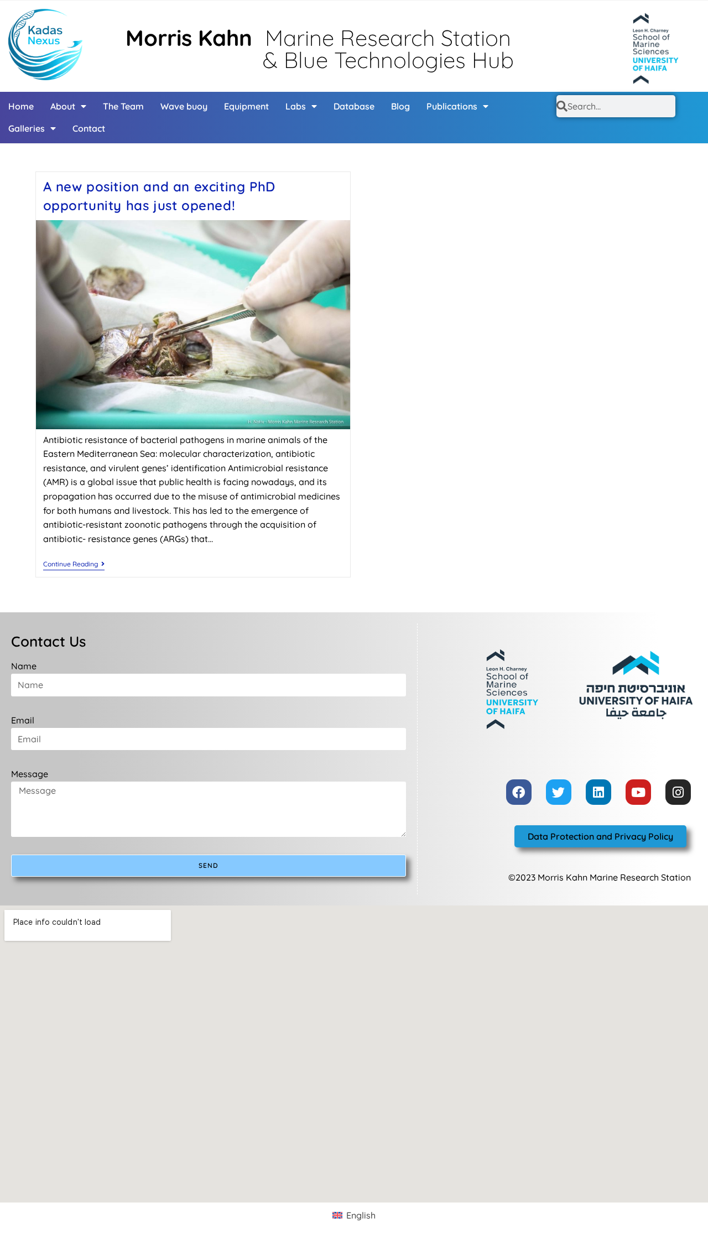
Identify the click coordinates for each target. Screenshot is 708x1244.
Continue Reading (74, 564)
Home (21, 106)
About (62, 106)
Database (354, 106)
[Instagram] (678, 792)
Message (29, 773)
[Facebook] (519, 792)
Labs (295, 106)
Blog (400, 106)
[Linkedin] (598, 792)
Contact (88, 128)
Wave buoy (183, 106)
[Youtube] (638, 792)
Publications (451, 106)
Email (22, 720)
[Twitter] (558, 792)
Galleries (26, 128)
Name (24, 666)
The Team (123, 106)
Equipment (246, 106)
